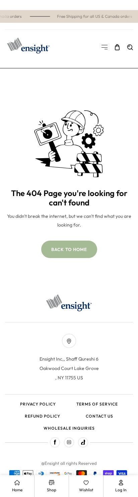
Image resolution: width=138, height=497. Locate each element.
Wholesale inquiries (69, 428)
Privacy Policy (38, 404)
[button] (104, 47)
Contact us (99, 416)
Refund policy (42, 416)
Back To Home (69, 249)
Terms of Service (97, 404)
